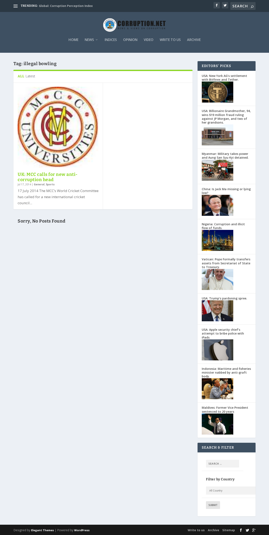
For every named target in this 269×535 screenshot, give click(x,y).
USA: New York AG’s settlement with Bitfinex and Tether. (224, 78)
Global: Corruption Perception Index (66, 6)
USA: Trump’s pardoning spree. (224, 298)
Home (73, 40)
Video (148, 40)
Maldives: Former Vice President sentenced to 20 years (225, 409)
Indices (111, 40)
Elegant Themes (42, 530)
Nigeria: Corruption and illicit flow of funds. (223, 226)
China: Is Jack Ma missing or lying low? (226, 191)
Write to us (170, 40)
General (39, 184)
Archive (194, 40)
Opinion (130, 40)
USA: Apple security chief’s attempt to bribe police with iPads (223, 333)
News (89, 40)
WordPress (82, 530)
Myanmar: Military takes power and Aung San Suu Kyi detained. (225, 155)
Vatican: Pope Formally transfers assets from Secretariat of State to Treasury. (226, 263)
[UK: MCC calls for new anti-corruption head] (58, 127)
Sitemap (228, 530)
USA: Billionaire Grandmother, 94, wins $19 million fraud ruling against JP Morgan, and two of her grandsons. (226, 116)
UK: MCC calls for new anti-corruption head (48, 177)
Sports (50, 184)
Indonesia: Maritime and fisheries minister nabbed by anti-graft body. (226, 372)
